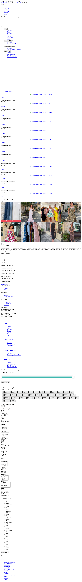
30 (37, 395)
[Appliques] (4, 447)
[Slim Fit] (4, 479)
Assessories (7, 565)
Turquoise (8, 511)
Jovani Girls (7, 568)
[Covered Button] (5, 433)
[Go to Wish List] (3, 4)
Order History (7, 303)
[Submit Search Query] (18, 370)
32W (44, 398)
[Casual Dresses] (7, 414)
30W (37, 398)
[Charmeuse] (3, 454)
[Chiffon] (3, 455)
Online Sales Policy (9, 296)
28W (29, 398)
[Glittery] (3, 440)
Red (7, 533)
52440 (3, 151)
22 (12, 395)
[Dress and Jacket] (5, 421)
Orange (7, 535)
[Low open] (5, 437)
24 (18, 395)
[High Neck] (5, 471)
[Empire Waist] (4, 477)
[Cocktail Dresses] (7, 416)
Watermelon (9, 530)
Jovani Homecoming (9, 569)
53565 (3, 197)
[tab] (42, 323)
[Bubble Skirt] (6, 426)
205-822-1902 (4, 2)
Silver (7, 547)
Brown (7, 543)
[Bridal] (7, 412)
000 (6, 392)
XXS (52, 398)
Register (6, 12)
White (7, 549)
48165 (3, 106)
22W (6, 398)
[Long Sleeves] (5, 485)
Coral (7, 536)
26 (24, 395)
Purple (7, 519)
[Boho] (5, 420)
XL (6, 401)
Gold (7, 541)
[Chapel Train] (4, 464)
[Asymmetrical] (4, 463)
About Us (6, 295)
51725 (3, 133)
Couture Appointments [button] (10, 350)
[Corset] (6, 430)
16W (58, 395)
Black (7, 544)
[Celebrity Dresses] (6, 427)
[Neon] (3, 443)
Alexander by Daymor (9, 562)
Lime (7, 508)
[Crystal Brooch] (4, 451)
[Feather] (3, 457)
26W (21, 398)
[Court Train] (4, 465)
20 (6, 395)
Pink (7, 525)
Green (7, 506)
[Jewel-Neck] (5, 472)
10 (46, 392)
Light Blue (8, 512)
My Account (7, 9)
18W (65, 395)
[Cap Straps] (5, 490)
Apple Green (9, 504)
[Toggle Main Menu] (1, 26)
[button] (6, 29)
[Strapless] (5, 494)
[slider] (73, 377)
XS (59, 398)
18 (71, 392)
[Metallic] (3, 441)
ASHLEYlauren (8, 563)
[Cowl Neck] (5, 468)
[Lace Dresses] (5, 423)
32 (43, 395)
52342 (3, 115)
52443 (3, 124)
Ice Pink (8, 524)
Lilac (7, 520)
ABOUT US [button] (7, 359)
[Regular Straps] (5, 491)
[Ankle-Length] (4, 461)
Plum (7, 531)
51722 (3, 160)
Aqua (7, 509)
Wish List (6, 8)
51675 (3, 169)
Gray (7, 546)
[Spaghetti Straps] (5, 492)
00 (13, 392)
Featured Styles (8, 91)
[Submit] (18, 17)
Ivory (7, 538)
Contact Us (7, 288)
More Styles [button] (4, 559)
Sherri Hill (6, 570)
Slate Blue (8, 514)
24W (14, 398)
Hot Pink (8, 527)
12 (53, 392)
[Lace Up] (5, 436)
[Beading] (4, 448)
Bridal (5, 572)
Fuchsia (7, 528)
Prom (5, 579)
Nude (7, 539)
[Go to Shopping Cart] (1, 4)
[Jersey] (3, 458)
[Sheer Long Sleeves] (5, 486)
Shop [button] (5, 323)
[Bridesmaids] (7, 413)
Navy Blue (8, 517)
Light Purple (9, 522)
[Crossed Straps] (5, 434)
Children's (6, 573)
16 (65, 392)
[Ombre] (3, 444)
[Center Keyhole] (6, 428)
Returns (6, 290)
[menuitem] (42, 8)
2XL (13, 401)
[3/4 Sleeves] (5, 484)
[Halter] (5, 470)
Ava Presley (7, 566)
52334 (3, 142)
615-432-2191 (18, 2)
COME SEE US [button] (8, 339)
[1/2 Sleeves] (5, 482)
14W (50, 395)
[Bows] (4, 450)
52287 (3, 97)
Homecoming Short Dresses (11, 575)
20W (73, 395)
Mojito (7, 503)
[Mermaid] (4, 478)
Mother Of (6, 576)
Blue (7, 516)
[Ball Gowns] (5, 419)
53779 (3, 178)
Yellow (7, 501)
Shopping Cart (7, 11)
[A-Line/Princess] (4, 475)
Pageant (6, 578)
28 (31, 395)
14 (59, 392)
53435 (3, 187)
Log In (5, 14)
